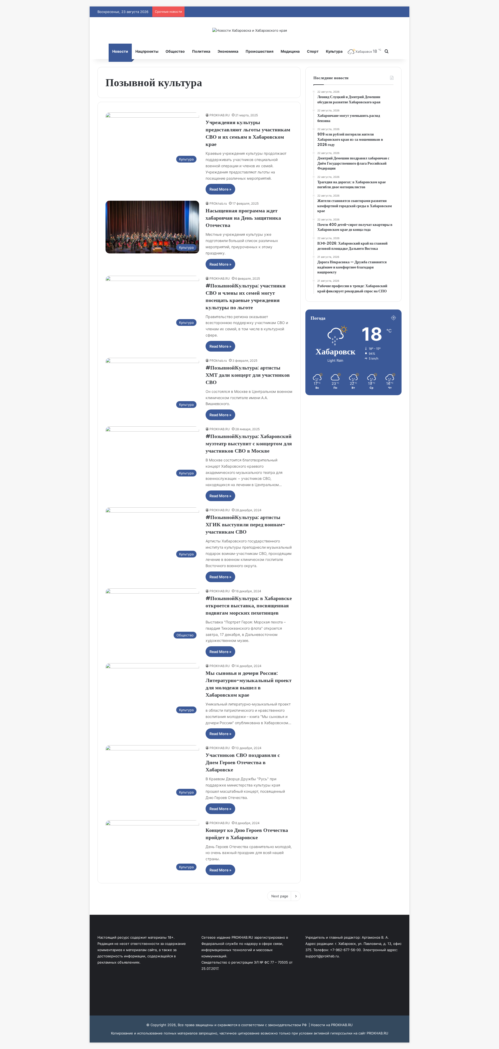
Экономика (228, 51)
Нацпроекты (146, 51)
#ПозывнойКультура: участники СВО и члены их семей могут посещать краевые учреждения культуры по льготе (246, 296)
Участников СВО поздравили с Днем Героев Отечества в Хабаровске (243, 762)
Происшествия (259, 51)
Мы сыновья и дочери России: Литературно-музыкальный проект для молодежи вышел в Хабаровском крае (249, 683)
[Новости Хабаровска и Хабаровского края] (249, 30)
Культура (334, 51)
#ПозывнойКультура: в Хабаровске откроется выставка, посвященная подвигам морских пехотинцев (249, 605)
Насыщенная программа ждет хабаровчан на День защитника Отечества (243, 218)
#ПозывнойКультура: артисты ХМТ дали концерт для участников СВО (248, 375)
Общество (175, 51)
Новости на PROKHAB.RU (332, 1025)
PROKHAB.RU (219, 115)
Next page (279, 896)
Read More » (220, 189)
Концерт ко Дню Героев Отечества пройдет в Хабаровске (247, 833)
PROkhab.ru (218, 203)
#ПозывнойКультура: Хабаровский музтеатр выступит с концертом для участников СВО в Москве (249, 443)
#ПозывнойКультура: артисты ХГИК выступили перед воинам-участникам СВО (245, 524)
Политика (201, 51)
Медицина (290, 51)
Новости (120, 51)
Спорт (313, 51)
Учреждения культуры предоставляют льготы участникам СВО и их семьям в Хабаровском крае (248, 133)
